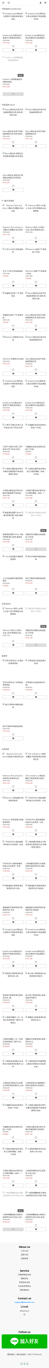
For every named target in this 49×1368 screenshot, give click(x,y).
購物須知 (24, 1278)
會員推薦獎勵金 (24, 1286)
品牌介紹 (24, 1254)
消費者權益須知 (24, 1274)
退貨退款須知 (24, 1282)
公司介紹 (24, 1250)
